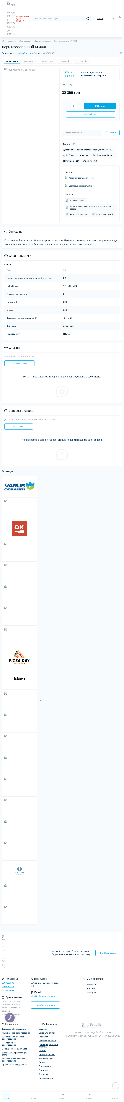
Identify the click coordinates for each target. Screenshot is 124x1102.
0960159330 (8, 983)
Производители (46, 1078)
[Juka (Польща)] (72, 74)
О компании (45, 1066)
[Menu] (3, 19)
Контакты (43, 1074)
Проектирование (47, 1054)
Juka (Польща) (25, 53)
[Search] (88, 18)
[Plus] (79, 106)
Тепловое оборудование (14, 1029)
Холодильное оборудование (19, 41)
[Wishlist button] (64, 85)
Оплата (42, 1050)
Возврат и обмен (47, 1033)
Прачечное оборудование (15, 1064)
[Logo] (11, 18)
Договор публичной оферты (48, 1045)
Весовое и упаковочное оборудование (13, 1059)
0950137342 (8, 986)
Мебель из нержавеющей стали (14, 1053)
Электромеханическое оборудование (13, 1038)
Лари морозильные (42, 41)
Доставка (43, 1070)
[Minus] (68, 106)
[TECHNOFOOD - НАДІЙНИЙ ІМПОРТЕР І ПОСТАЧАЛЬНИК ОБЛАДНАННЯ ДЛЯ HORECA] (20, 952)
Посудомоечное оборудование (10, 1044)
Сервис (42, 1062)
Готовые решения (47, 1040)
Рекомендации (46, 1058)
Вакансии (43, 1029)
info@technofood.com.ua (43, 996)
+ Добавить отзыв (19, 363)
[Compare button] (70, 85)
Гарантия (43, 1037)
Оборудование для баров (14, 1049)
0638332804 (8, 990)
